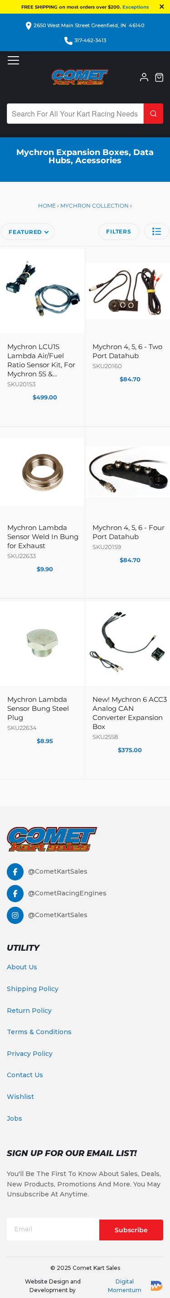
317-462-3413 (90, 40)
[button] (156, 231)
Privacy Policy (30, 1054)
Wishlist (20, 1097)
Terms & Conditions (39, 1032)
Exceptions (135, 7)
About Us (22, 967)
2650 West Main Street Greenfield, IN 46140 (89, 25)
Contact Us (25, 1075)
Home (47, 205)
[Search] (153, 113)
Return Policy (29, 1010)
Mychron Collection (94, 205)
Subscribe (131, 1230)
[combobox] (75, 113)
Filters (118, 231)
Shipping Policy (32, 989)
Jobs (14, 1118)
